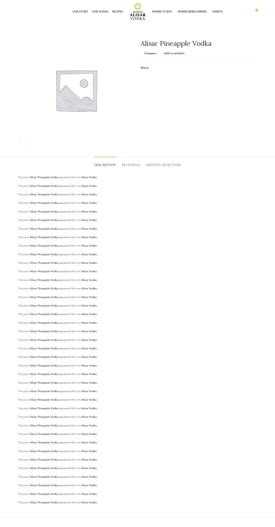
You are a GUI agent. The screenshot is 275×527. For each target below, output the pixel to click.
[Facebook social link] (152, 67)
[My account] (247, 12)
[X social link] (157, 67)
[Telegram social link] (171, 67)
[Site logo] (137, 11)
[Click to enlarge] (26, 140)
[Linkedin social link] (166, 67)
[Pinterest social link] (161, 67)
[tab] (105, 163)
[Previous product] (247, 33)
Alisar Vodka (89, 177)
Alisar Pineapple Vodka (44, 177)
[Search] (19, 12)
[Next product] (255, 33)
